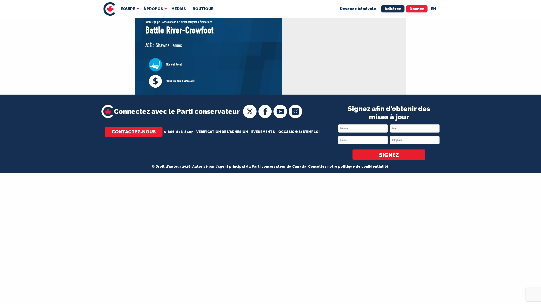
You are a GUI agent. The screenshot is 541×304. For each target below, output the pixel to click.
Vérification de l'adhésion (222, 132)
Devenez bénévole (358, 9)
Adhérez (393, 9)
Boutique (203, 9)
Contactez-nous (134, 131)
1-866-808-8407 (178, 132)
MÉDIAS (178, 9)
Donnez (417, 9)
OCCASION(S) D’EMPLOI (299, 132)
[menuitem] (109, 9)
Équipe (128, 9)
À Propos (153, 9)
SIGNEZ (389, 155)
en (433, 9)
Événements (263, 132)
